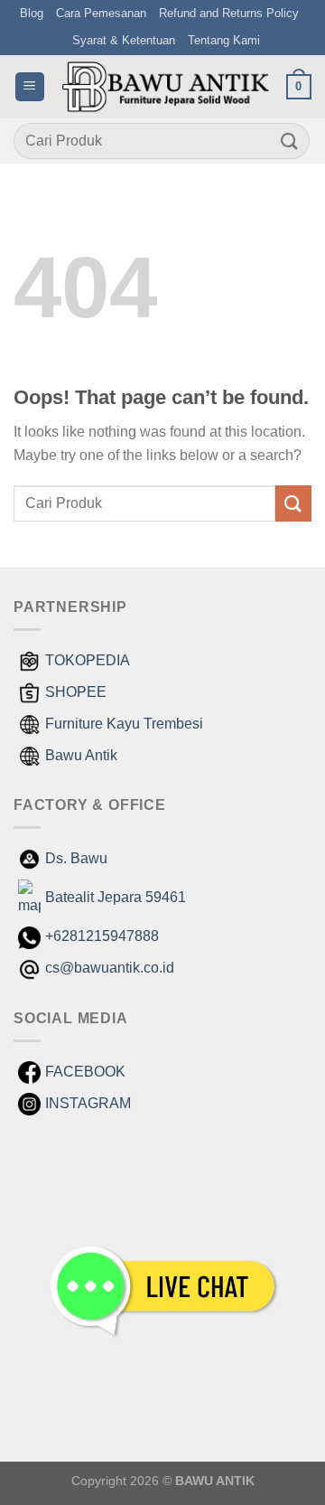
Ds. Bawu (76, 858)
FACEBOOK (85, 1071)
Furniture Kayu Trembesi (124, 723)
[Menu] (29, 87)
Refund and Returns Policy (229, 13)
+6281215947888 (102, 936)
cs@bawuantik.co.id (109, 967)
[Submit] (290, 140)
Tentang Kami (224, 40)
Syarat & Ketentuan (123, 40)
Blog (31, 13)
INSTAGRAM (88, 1103)
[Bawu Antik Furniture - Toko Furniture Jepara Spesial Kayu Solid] (166, 87)
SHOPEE (76, 692)
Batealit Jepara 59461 (115, 897)
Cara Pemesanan (101, 13)
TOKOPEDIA (87, 660)
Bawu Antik (81, 755)
